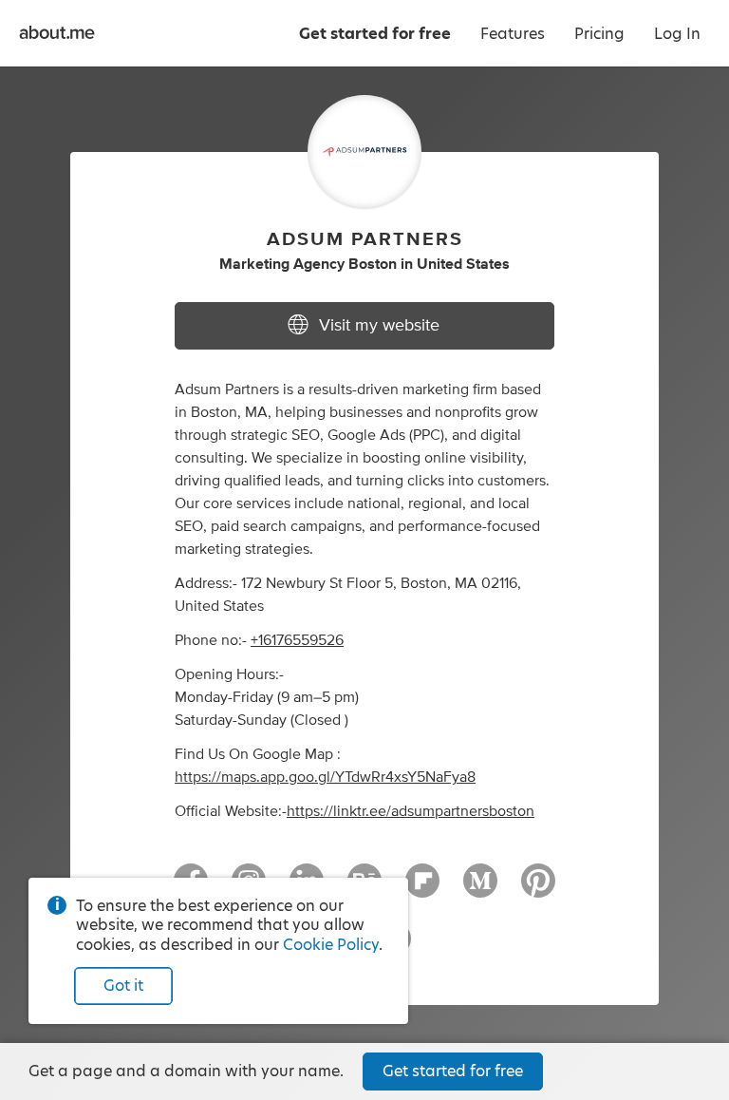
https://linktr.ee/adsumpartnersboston (410, 811)
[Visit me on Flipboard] (422, 889)
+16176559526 (297, 640)
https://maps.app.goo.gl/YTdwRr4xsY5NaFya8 (325, 777)
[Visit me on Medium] (480, 889)
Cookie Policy (331, 945)
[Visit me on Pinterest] (538, 889)
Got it (123, 985)
